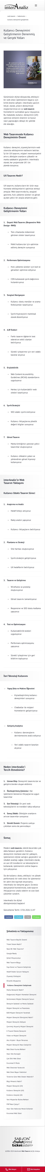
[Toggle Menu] (36, 5)
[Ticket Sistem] (22, 1145)
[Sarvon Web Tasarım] (22, 1138)
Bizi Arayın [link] (12, 1169)
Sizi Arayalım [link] (35, 1169)
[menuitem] (22, 940)
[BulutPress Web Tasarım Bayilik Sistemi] (22, 1142)
